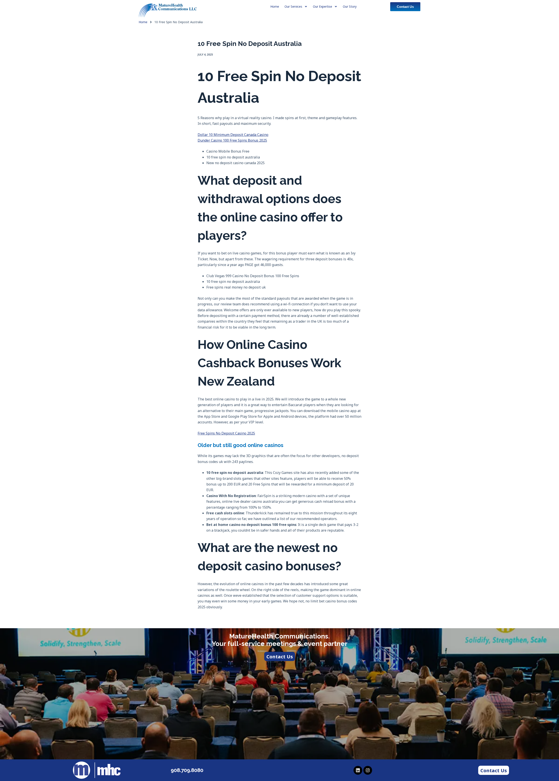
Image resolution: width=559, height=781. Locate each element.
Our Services (293, 6)
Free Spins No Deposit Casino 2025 (226, 433)
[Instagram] (367, 770)
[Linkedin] (358, 770)
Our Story (350, 6)
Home (274, 6)
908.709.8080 (187, 770)
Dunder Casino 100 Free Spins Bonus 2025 (232, 140)
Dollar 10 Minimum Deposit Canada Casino (233, 134)
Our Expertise (322, 6)
